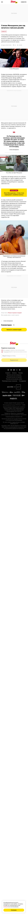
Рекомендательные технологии (9, 381)
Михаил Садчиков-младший (14, 312)
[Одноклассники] (16, 369)
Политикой (6, 351)
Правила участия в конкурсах (14, 375)
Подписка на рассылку (8, 348)
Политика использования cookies (14, 379)
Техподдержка (22, 381)
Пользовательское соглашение (14, 377)
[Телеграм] (11, 369)
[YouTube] (19, 369)
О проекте (7, 373)
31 (15, 45)
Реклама (20, 373)
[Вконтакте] (14, 369)
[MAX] (8, 369)
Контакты (14, 373)
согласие (7, 350)
